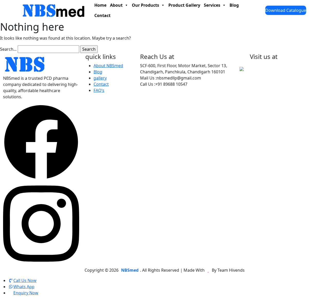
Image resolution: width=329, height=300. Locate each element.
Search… (8, 49)
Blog (234, 5)
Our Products (145, 5)
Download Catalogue (285, 10)
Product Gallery (184, 5)
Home (100, 5)
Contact (102, 15)
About (116, 5)
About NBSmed (108, 65)
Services (212, 5)
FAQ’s (99, 90)
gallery (100, 78)
